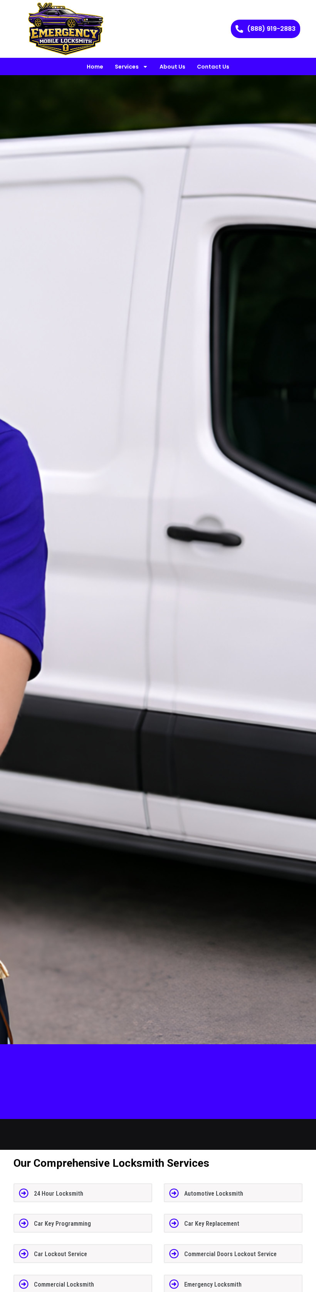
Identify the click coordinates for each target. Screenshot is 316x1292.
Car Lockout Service (60, 1254)
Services (127, 67)
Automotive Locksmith (213, 1193)
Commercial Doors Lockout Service (230, 1254)
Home (95, 67)
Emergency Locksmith (213, 1284)
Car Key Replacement (211, 1223)
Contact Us (213, 67)
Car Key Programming (62, 1223)
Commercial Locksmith (64, 1284)
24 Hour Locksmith (58, 1193)
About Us (172, 67)
